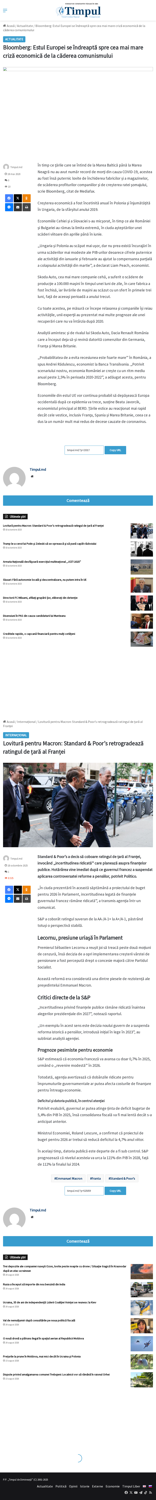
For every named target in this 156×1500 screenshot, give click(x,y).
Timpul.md (16, 167)
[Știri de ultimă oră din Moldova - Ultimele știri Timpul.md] (78, 10)
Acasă (10, 26)
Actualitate (25, 26)
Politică (60, 1486)
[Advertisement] (78, 681)
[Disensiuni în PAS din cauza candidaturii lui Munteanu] (142, 621)
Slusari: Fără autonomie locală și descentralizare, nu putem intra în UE (45, 579)
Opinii (73, 1486)
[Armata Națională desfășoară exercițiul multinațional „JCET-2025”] (142, 567)
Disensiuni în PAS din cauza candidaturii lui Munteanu (34, 616)
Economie (113, 1486)
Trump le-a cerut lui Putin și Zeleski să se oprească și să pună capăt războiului (49, 543)
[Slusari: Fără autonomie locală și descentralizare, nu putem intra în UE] (142, 585)
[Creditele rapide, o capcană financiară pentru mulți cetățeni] (142, 639)
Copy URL (115, 450)
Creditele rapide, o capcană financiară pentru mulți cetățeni (39, 634)
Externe (97, 1486)
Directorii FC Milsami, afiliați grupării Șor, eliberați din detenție (40, 598)
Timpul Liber (131, 1486)
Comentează (78, 500)
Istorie (84, 1486)
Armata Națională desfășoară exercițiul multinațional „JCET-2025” (42, 561)
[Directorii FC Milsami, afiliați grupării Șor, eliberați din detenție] (142, 603)
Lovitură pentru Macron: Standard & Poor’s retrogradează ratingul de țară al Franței (53, 525)
